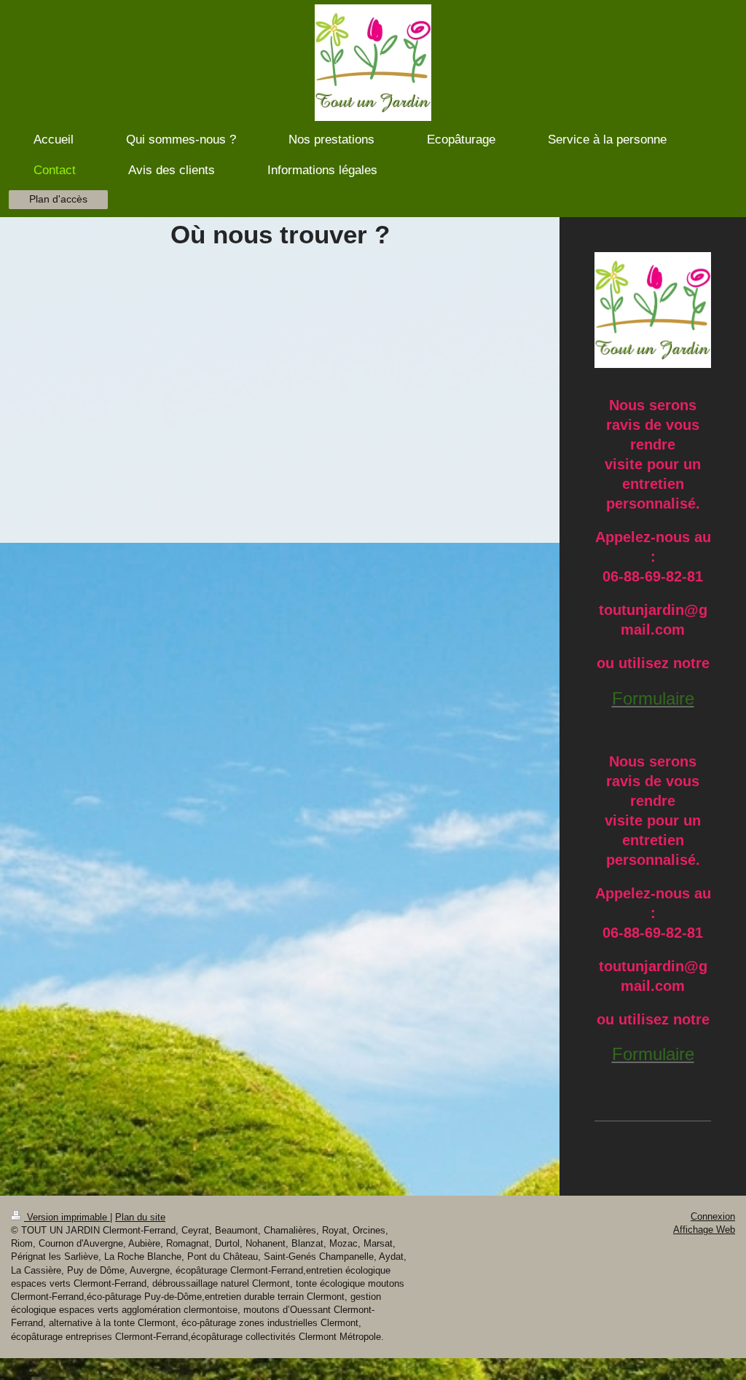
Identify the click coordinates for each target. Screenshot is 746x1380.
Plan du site (140, 1217)
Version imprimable (67, 1217)
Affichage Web (704, 1229)
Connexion (713, 1216)
